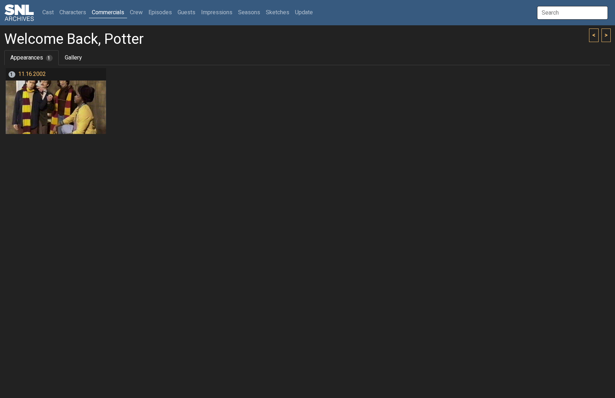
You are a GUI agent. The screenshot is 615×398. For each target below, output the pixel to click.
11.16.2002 (32, 74)
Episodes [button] (160, 12)
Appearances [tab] (30, 57)
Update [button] (304, 12)
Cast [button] (49, 12)
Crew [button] (136, 12)
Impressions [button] (216, 12)
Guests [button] (186, 12)
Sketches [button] (277, 12)
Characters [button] (72, 12)
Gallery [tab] (73, 57)
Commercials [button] (108, 12)
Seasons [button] (249, 12)
